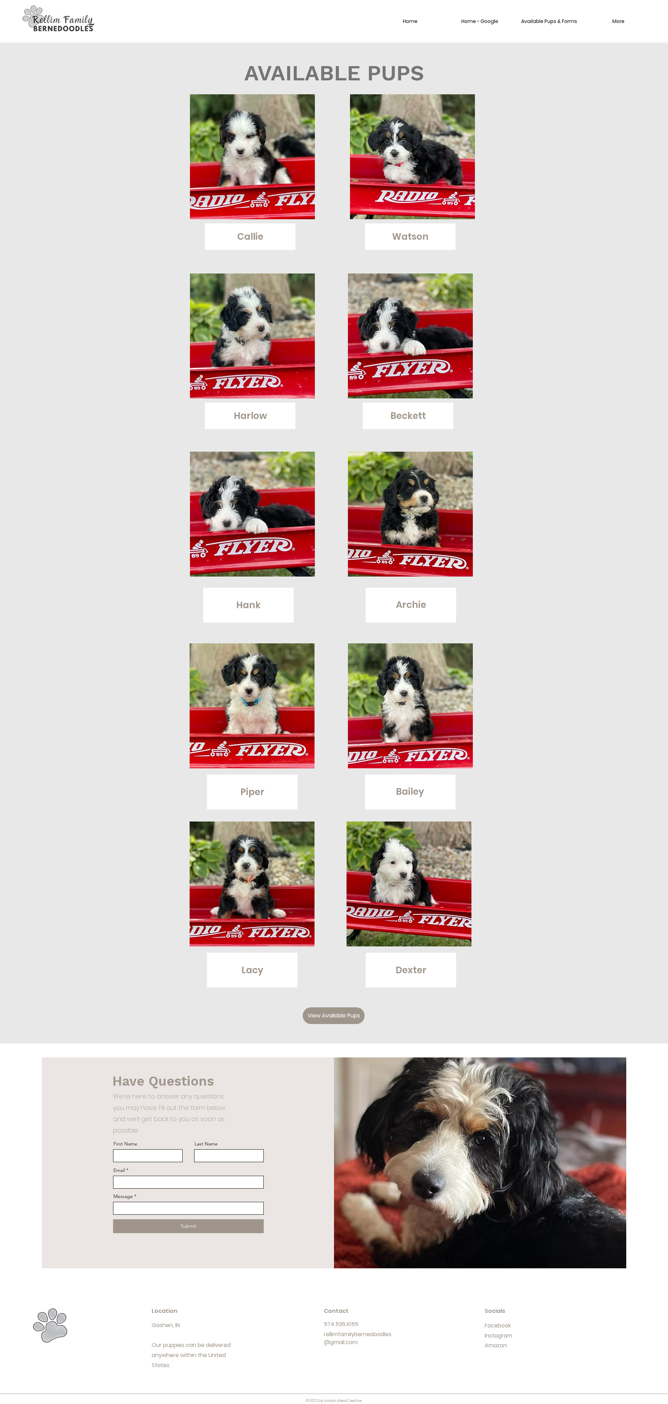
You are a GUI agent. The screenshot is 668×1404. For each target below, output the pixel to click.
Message (123, 1196)
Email (119, 1170)
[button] (549, 21)
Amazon (496, 1345)
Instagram (498, 1336)
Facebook (498, 1326)
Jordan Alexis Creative (342, 1400)
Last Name (206, 1143)
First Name (125, 1143)
